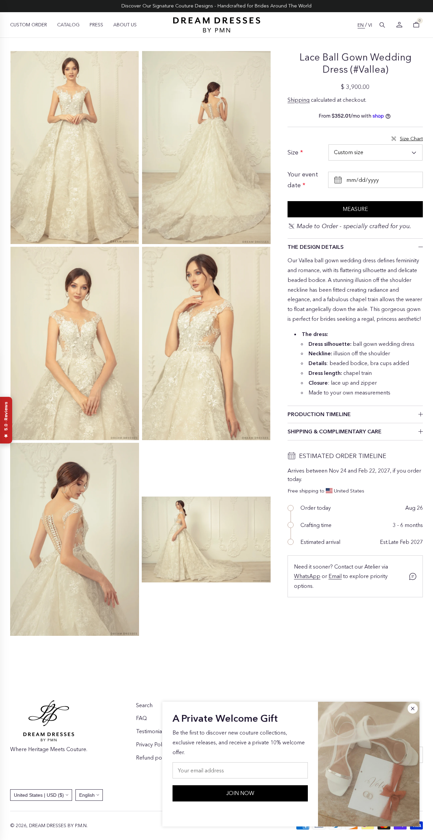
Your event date (303, 180)
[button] (382, 25)
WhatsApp (307, 576)
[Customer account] (399, 25)
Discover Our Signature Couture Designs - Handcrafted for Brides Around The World (216, 6)
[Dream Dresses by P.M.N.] (216, 24)
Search (144, 705)
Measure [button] (355, 209)
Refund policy (153, 757)
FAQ (141, 718)
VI (370, 25)
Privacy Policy (152, 744)
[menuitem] (28, 24)
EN (361, 25)
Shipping (299, 99)
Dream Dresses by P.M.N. (58, 825)
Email (335, 576)
